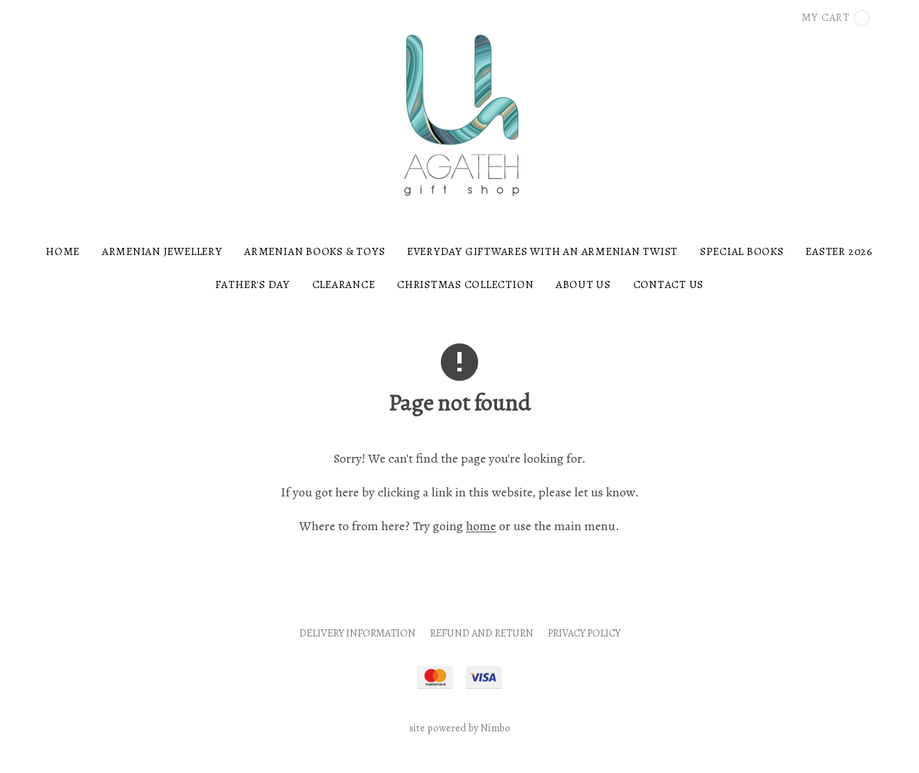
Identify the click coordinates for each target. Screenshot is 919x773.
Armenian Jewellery (162, 251)
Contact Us (668, 284)
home (481, 525)
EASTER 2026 (839, 251)
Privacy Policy (584, 633)
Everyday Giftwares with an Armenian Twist (542, 251)
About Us (583, 284)
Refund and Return (481, 633)
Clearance (343, 284)
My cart (825, 16)
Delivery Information (357, 633)
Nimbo (495, 728)
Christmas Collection (465, 284)
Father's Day (252, 284)
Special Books (742, 251)
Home (63, 251)
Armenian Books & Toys (314, 251)
